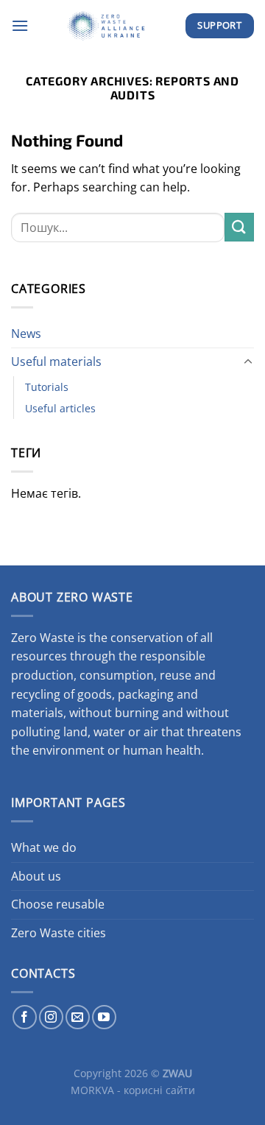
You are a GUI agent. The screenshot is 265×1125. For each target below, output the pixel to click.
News (26, 333)
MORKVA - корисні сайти (133, 1090)
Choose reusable (58, 904)
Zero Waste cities (58, 933)
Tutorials (46, 387)
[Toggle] (248, 362)
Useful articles (60, 408)
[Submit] (239, 227)
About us (36, 876)
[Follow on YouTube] (104, 1017)
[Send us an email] (78, 1017)
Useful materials (56, 361)
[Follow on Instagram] (51, 1017)
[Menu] (20, 25)
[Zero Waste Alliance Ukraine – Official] (107, 26)
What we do (44, 847)
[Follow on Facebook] (25, 1017)
